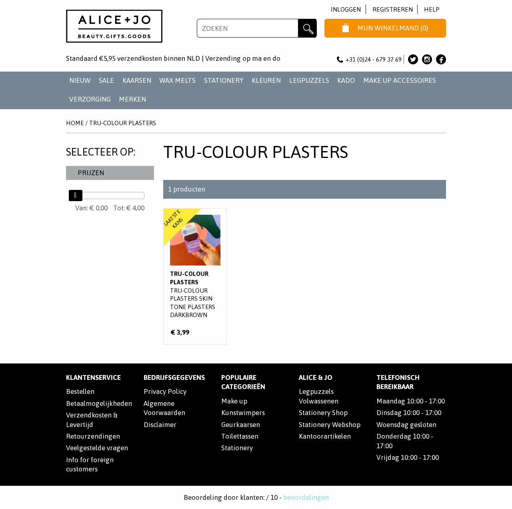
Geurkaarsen (240, 425)
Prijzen (91, 173)
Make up (234, 401)
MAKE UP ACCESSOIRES (399, 80)
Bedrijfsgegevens (174, 377)
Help (432, 9)
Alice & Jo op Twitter (413, 59)
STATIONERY (224, 80)
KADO (346, 80)
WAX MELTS (177, 80)
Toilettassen (239, 436)
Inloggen (346, 9)
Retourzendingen (93, 436)
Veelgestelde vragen (97, 448)
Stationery (237, 448)
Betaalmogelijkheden (99, 403)
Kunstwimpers (243, 413)
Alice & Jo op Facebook (441, 59)
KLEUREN (266, 80)
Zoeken (307, 28)
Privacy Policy (165, 391)
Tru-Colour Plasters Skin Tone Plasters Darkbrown (195, 277)
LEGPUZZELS (309, 80)
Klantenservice (93, 377)
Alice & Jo (315, 377)
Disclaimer (160, 425)
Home (75, 123)
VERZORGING (90, 99)
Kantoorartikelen (325, 436)
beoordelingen (306, 497)
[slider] (75, 195)
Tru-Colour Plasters (122, 123)
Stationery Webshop (329, 425)
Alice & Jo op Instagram (427, 59)
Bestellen (80, 391)
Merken (132, 99)
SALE (106, 80)
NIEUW (80, 80)
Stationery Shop (323, 413)
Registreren (392, 9)
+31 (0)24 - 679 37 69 (374, 59)
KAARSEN (136, 80)
